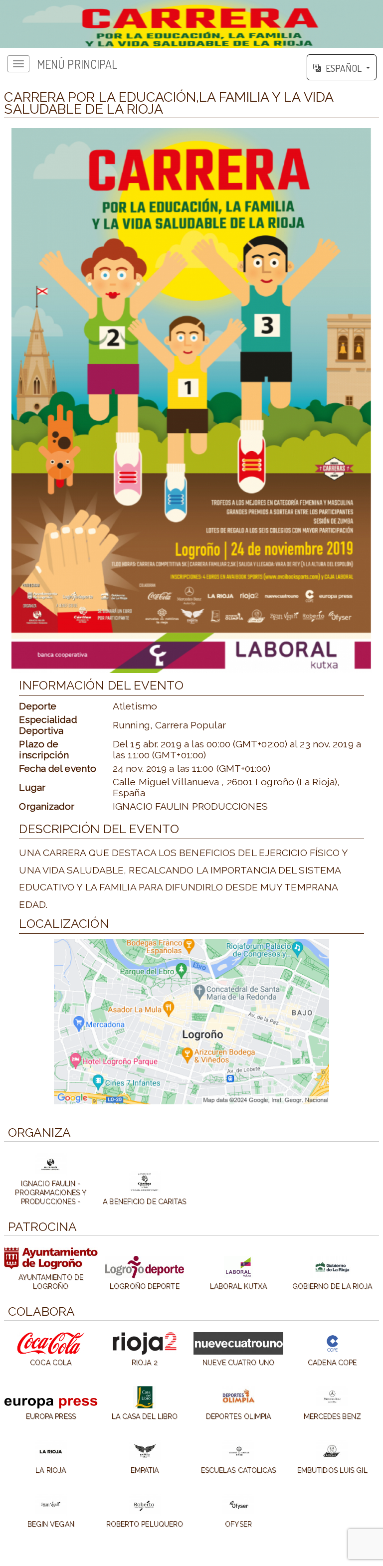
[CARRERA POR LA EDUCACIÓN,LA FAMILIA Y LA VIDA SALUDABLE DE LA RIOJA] (191, 24)
